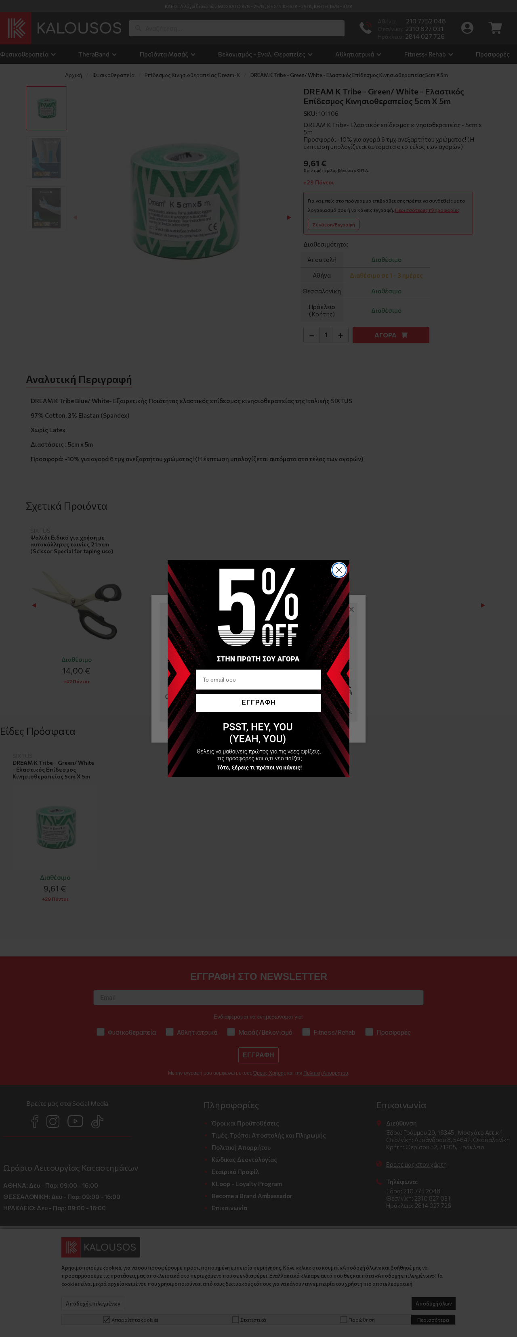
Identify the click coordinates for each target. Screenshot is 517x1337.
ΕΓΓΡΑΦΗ (259, 702)
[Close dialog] (339, 570)
